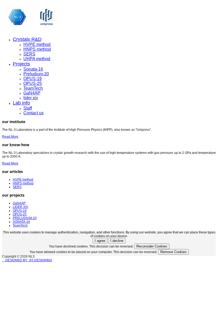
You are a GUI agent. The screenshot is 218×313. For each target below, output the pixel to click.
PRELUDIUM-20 (25, 218)
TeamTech (33, 88)
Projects (21, 64)
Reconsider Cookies (151, 246)
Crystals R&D (27, 39)
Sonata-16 (33, 69)
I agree (100, 241)
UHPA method (36, 58)
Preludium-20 (36, 74)
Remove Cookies (173, 252)
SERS (29, 54)
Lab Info (21, 103)
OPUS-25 (32, 83)
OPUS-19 (32, 78)
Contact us (33, 113)
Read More (10, 136)
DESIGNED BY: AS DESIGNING (27, 260)
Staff (27, 108)
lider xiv (30, 97)
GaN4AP (31, 93)
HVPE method (37, 44)
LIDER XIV (20, 207)
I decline (116, 241)
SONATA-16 (21, 222)
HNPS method (37, 49)
